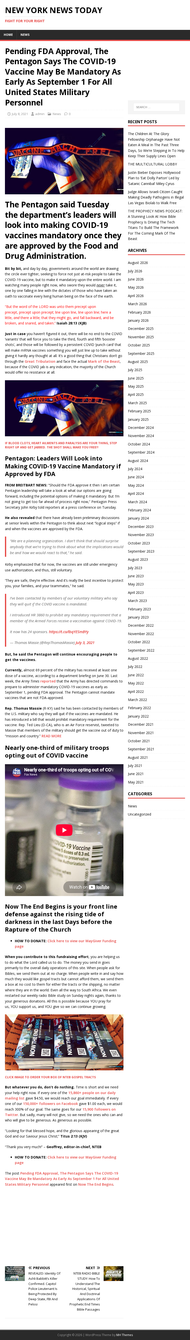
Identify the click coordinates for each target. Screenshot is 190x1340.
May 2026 (136, 287)
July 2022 (135, 666)
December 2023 (141, 526)
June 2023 (136, 576)
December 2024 (141, 427)
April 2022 (136, 691)
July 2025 (135, 369)
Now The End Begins (95, 1184)
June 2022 (136, 675)
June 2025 (136, 378)
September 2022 (141, 650)
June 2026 (136, 279)
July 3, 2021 (85, 642)
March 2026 (137, 303)
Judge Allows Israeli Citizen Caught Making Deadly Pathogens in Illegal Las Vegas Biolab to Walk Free (156, 197)
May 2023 (136, 584)
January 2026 (138, 320)
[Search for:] (156, 107)
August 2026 (138, 262)
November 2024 (141, 435)
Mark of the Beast (104, 361)
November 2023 (141, 534)
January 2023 (138, 617)
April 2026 (136, 295)
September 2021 (141, 749)
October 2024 (139, 444)
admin (40, 114)
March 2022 (137, 699)
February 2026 (139, 312)
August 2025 (138, 361)
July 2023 (135, 567)
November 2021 (141, 732)
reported (48, 681)
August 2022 (138, 658)
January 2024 (138, 518)
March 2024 (137, 502)
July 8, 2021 (20, 114)
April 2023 (136, 592)
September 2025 (141, 353)
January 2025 (138, 419)
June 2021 (136, 773)
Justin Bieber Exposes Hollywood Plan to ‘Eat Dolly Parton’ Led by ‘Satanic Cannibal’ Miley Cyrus (154, 178)
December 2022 (141, 625)
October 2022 (139, 642)
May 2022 (136, 683)
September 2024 (141, 452)
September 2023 (141, 551)
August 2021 (138, 757)
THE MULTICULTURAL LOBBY (152, 164)
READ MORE (52, 736)
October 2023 (139, 543)
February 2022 (139, 707)
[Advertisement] (64, 1226)
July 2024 (135, 468)
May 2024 (136, 485)
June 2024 (136, 477)
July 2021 (135, 765)
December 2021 (141, 724)
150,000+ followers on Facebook (51, 1103)
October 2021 (139, 741)
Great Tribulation (40, 361)
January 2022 (138, 716)
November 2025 (141, 337)
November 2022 (141, 633)
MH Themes (124, 1335)
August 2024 (138, 460)
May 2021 (136, 782)
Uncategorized (139, 814)
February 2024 (139, 510)
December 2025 (141, 328)
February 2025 (139, 411)
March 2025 (137, 402)
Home (8, 35)
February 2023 (139, 609)
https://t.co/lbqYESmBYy (69, 631)
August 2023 (138, 559)
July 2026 (135, 271)
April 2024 (136, 493)
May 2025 (136, 386)
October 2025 (139, 345)
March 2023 (137, 600)
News (25, 35)
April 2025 (136, 394)
